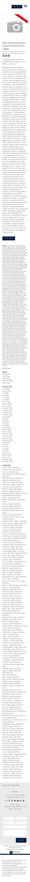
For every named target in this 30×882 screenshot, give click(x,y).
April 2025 (5, 425)
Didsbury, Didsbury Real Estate (19, 287)
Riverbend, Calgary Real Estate (11, 703)
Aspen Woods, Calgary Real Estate (12, 485)
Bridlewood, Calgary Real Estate (9, 263)
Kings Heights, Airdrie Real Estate (12, 630)
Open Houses (6, 379)
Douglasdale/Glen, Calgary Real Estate (10, 288)
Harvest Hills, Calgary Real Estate (9, 298)
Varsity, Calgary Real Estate (20, 357)
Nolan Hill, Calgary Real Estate (11, 662)
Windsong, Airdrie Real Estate (8, 362)
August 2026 (6, 391)
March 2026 (6, 402)
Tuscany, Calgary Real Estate (11, 752)
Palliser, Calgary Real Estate (8, 327)
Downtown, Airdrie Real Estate (8, 292)
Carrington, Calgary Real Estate (20, 267)
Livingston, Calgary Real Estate (11, 639)
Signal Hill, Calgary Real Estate (17, 347)
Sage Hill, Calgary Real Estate (11, 726)
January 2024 (6, 457)
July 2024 (5, 445)
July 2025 (5, 419)
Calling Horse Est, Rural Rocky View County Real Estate (14, 263)
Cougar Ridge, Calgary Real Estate (13, 551)
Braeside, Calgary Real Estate (8, 260)
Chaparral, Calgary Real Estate (11, 532)
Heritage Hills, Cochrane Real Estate (13, 300)
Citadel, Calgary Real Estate (18, 273)
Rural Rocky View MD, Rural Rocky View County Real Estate (14, 342)
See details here (11, 64)
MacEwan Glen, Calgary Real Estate (10, 314)
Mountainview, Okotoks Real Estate (13, 658)
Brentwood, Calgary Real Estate (12, 508)
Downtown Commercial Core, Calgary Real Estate (13, 582)
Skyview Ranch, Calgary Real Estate (10, 349)
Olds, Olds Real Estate (20, 325)
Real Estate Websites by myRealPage (15, 849)
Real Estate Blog (7, 381)
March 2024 (6, 453)
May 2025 (5, 423)
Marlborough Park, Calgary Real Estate (16, 315)
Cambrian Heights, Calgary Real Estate (14, 521)
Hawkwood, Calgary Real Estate (12, 604)
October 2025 (7, 412)
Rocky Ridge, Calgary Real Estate (13, 337)
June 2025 (5, 421)
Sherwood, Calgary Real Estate (11, 731)
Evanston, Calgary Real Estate (11, 594)
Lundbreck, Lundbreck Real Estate (18, 312)
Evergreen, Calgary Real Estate (14, 295)
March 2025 (6, 427)
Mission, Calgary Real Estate (8, 320)
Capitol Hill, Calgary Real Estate (12, 525)
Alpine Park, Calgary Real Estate (12, 478)
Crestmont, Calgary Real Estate (12, 564)
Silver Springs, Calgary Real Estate (12, 735)
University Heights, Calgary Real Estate (16, 355)
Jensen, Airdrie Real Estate (13, 305)
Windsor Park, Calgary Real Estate (12, 773)
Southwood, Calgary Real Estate (18, 351)
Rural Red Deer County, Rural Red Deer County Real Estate (14, 339)
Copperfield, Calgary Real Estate (18, 275)
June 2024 (5, 447)
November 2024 (7, 436)
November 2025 (7, 410)
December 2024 (7, 434)
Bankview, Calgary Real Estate (14, 254)
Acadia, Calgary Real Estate (14, 245)
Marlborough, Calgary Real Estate (9, 317)
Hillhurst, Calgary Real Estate (17, 301)
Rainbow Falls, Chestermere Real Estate (14, 692)
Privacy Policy (17, 848)
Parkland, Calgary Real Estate (11, 684)
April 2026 (5, 400)
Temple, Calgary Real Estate (10, 748)
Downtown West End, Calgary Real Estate (14, 291)
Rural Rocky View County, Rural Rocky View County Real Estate (14, 340)
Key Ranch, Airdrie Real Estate (11, 624)
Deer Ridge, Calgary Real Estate (18, 285)
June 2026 (5, 395)
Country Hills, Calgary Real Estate (9, 280)
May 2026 (5, 397)
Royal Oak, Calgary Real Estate (18, 338)
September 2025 (7, 415)
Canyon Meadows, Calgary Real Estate (16, 265)
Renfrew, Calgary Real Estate (17, 334)
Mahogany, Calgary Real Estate (12, 645)
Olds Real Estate (11, 325)
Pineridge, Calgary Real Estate (8, 331)
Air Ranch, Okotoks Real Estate (12, 470)
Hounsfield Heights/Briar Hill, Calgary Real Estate (12, 302)
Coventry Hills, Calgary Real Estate (13, 557)
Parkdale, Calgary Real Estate (12, 328)
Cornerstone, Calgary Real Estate (9, 277)
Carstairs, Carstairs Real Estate (9, 268)
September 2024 (7, 440)
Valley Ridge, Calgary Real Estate (12, 756)
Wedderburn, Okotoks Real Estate (12, 763)
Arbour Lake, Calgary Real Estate (12, 483)
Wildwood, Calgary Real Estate (17, 361)
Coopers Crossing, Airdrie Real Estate (14, 545)
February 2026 (7, 404)
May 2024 (5, 449)
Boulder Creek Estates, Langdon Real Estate (13, 501)
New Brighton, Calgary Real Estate (13, 321)
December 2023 (7, 460)
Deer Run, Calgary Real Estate (11, 572)
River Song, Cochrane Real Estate (14, 334)
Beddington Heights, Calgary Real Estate (14, 255)
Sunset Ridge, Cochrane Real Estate (10, 352)
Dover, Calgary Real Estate (10, 579)
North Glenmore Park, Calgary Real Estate (13, 665)
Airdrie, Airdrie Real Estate (17, 247)
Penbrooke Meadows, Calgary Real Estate (16, 329)
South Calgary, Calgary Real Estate (13, 741)
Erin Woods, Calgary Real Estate (12, 294)
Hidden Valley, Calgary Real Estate (12, 609)
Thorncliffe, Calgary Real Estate (12, 354)
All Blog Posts (6, 374)
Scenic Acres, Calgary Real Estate (13, 345)
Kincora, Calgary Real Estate (8, 308)
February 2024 (7, 455)
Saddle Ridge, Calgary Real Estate (9, 344)
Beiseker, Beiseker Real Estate (21, 255)
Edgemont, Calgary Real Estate (11, 590)
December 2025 (7, 408)
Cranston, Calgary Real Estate (14, 281)
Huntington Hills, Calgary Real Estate (10, 304)
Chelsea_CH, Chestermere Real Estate (14, 270)
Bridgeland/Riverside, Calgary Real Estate (14, 261)
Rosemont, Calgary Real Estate (11, 707)
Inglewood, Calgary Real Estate (11, 619)
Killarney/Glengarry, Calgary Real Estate (16, 307)
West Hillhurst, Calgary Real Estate (13, 359)
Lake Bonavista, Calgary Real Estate (13, 310)
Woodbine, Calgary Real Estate (12, 364)
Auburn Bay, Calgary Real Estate (15, 53)
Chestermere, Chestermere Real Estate (10, 271)
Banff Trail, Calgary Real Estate (12, 489)
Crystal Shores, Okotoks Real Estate (13, 284)
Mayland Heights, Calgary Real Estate (13, 651)
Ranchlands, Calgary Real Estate (14, 332)
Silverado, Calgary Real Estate (21, 348)
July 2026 (5, 393)
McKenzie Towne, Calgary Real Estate (19, 318)
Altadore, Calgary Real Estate (17, 250)
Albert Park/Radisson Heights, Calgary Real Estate (14, 247)
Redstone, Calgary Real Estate (11, 696)
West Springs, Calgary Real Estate (12, 767)
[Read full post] (15, 27)
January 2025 (6, 432)
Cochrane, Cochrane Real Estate (9, 274)
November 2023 (7, 462)
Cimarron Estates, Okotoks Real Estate (14, 538)
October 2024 (7, 438)
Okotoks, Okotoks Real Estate (11, 671)
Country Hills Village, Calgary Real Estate (16, 278)
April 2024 (5, 451)
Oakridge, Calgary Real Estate (12, 324)
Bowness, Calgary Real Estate (18, 258)
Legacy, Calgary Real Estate (14, 311)
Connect (16, 6)
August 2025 (6, 417)
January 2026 (6, 406)
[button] (17, 6)
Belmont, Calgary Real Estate (9, 257)
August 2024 (6, 442)
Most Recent (6, 389)
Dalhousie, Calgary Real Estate (11, 568)
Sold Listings (6, 383)
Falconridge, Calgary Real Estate (12, 598)
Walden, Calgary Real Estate (8, 358)
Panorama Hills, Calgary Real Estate (13, 679)
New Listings (6, 377)
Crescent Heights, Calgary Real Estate (13, 282)
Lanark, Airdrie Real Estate (10, 634)
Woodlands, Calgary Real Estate (12, 778)
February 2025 (7, 430)
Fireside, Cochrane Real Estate (17, 297)
